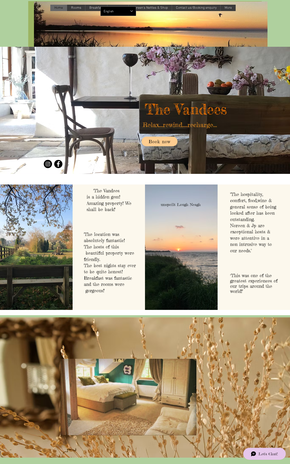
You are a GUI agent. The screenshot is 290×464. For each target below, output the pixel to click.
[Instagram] (48, 164)
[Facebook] (58, 164)
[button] (191, 430)
